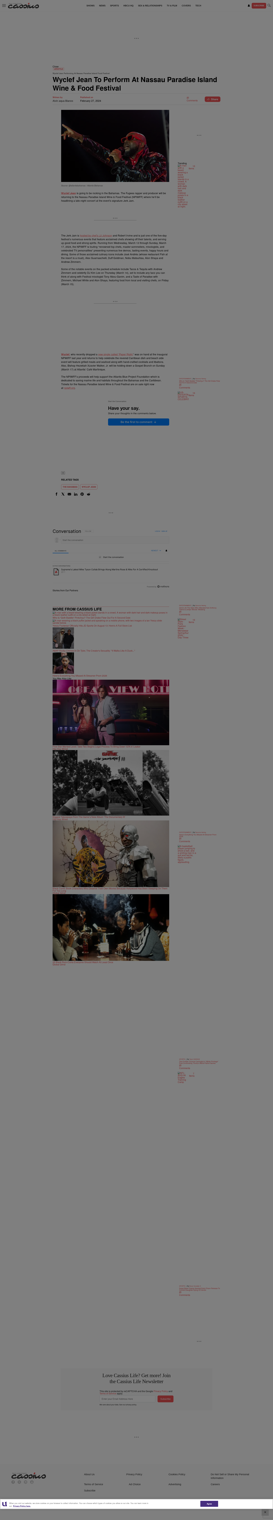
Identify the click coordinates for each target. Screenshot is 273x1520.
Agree (209, 1503)
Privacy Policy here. (22, 1506)
